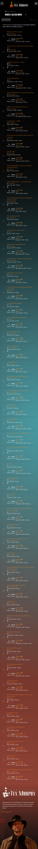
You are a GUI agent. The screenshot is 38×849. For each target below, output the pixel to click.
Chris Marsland (13, 540)
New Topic (5, 19)
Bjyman (11, 290)
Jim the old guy (21, 100)
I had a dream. (11, 755)
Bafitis (19, 281)
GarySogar (12, 246)
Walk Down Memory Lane (15, 32)
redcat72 (19, 224)
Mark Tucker (11, 553)
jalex (10, 80)
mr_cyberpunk (13, 512)
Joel (18, 579)
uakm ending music (13, 524)
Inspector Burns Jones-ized (15, 741)
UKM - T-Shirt (11, 494)
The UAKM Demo (12, 362)
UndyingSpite (21, 115)
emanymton (12, 33)
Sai (18, 191)
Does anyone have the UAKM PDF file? (19, 433)
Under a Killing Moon (13, 78)
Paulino (11, 496)
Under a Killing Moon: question (16, 585)
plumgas (11, 421)
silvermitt (19, 129)
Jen (9, 435)
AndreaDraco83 (13, 587)
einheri (19, 370)
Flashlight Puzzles (12, 713)
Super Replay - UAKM (13, 121)
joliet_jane (11, 364)
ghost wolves (21, 72)
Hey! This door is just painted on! (16, 539)
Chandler (20, 159)
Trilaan (10, 274)
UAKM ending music (13, 346)
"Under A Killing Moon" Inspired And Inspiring (20, 92)
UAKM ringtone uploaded (15, 273)
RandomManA (13, 392)
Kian (18, 40)
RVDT (10, 305)
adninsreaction (21, 413)
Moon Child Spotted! (13, 216)
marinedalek (12, 201)
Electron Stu (12, 108)
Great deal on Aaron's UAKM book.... (18, 447)
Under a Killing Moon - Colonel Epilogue (19, 182)
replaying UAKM (12, 419)
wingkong (20, 688)
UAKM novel (10, 601)
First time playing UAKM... (14, 303)
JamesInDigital (12, 378)
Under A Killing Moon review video (17, 390)
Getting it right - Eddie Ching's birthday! (19, 259)
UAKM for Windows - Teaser (15, 62)
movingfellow (12, 347)
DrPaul (10, 633)
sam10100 (20, 441)
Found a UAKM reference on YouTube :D (19, 770)
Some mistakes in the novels (15, 230)
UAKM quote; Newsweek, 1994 (16, 244)
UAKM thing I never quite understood (18, 616)
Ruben (10, 139)
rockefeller (12, 183)
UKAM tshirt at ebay (13, 478)
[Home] (19, 5)
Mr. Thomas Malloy (22, 706)
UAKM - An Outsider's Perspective (17, 107)
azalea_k (11, 169)
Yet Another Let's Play (14, 332)
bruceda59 (12, 406)
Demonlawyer (21, 252)
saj (11, 64)
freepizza (11, 757)
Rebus (10, 232)
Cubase (19, 209)
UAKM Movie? (11, 405)
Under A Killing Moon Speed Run (16, 317)
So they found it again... (14, 632)
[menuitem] (5, 812)
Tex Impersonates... (13, 680)
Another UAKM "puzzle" (14, 648)
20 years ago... (11, 151)
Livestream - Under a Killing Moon (17, 376)
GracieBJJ (12, 49)
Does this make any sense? (15, 664)
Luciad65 (19, 86)
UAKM (9, 464)
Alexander (11, 153)
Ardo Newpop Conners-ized (16, 727)
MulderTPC (12, 123)
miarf (10, 617)
